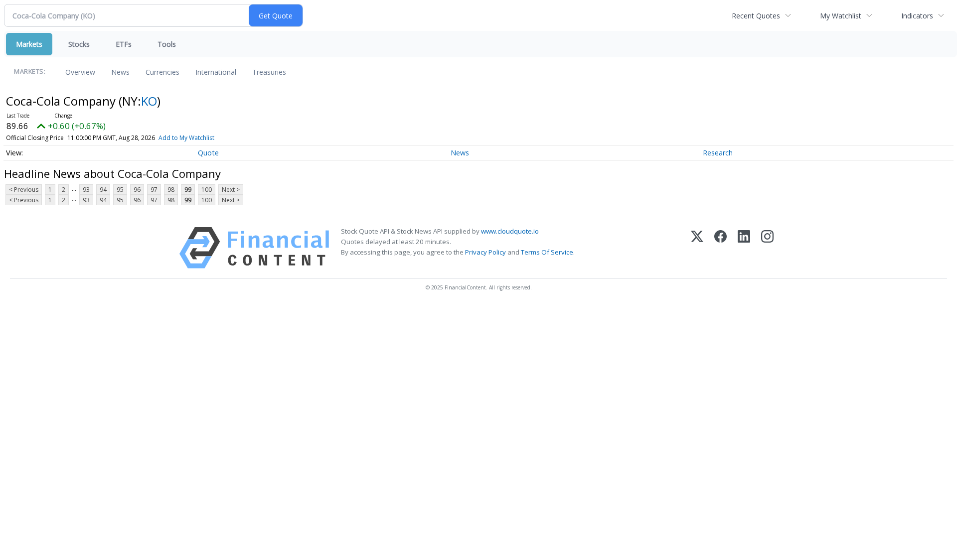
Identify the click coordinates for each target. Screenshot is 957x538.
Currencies (162, 72)
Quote (208, 152)
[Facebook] (720, 247)
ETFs (124, 44)
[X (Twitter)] (697, 247)
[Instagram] (767, 247)
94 (103, 189)
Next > (231, 189)
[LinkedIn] (744, 247)
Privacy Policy (485, 252)
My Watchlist (840, 15)
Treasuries (269, 72)
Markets (29, 44)
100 (206, 189)
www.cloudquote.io (510, 231)
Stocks (79, 44)
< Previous (23, 189)
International (215, 72)
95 (120, 189)
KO (149, 101)
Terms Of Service (547, 252)
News (120, 72)
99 (187, 189)
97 (154, 189)
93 (86, 189)
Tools (167, 44)
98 (170, 189)
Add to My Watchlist (186, 138)
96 (137, 189)
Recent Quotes (756, 15)
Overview (80, 72)
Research (718, 152)
